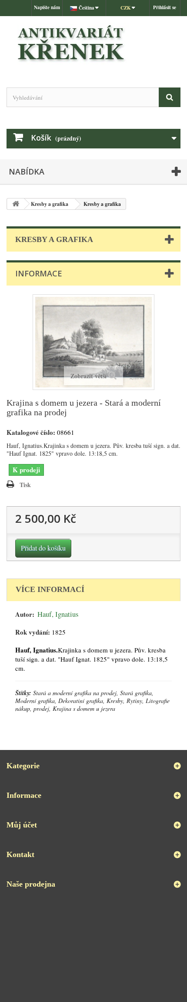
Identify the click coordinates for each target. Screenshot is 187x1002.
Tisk (25, 484)
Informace (38, 273)
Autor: (24, 614)
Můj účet (22, 824)
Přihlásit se (164, 7)
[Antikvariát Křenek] (93, 44)
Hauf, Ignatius (57, 614)
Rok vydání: (32, 632)
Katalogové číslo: (31, 432)
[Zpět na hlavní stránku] (15, 203)
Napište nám (47, 7)
